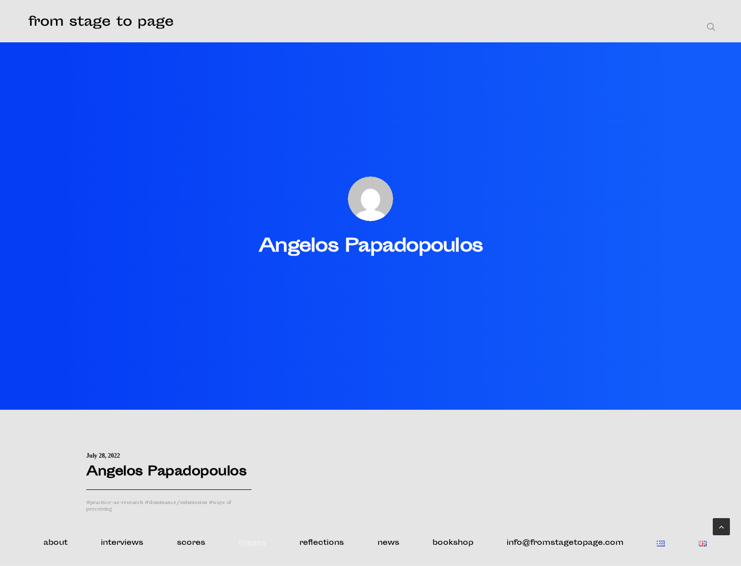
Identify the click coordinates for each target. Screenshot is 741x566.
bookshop (453, 543)
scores (191, 543)
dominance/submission (176, 502)
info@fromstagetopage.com (565, 543)
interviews (122, 543)
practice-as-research (114, 502)
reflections (321, 543)
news (388, 543)
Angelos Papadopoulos (166, 472)
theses (252, 543)
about (55, 543)
